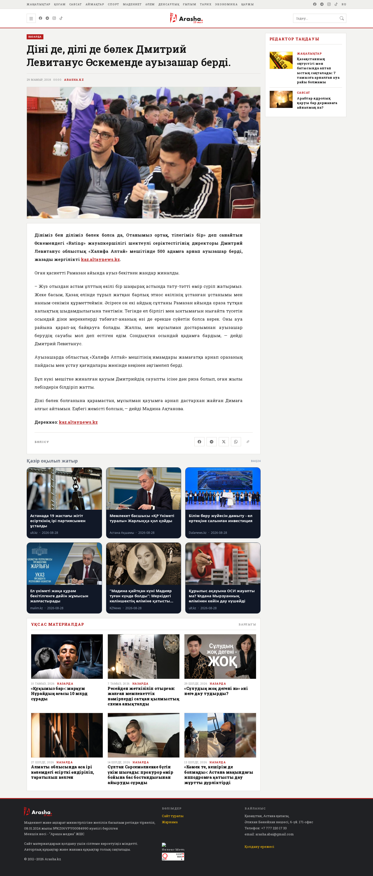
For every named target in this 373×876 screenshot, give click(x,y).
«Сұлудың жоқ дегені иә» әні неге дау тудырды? (216, 691)
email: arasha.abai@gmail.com (269, 834)
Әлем (150, 4)
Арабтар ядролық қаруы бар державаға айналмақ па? (317, 103)
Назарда (65, 683)
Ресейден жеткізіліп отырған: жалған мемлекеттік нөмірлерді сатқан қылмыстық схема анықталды (143, 696)
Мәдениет (132, 4)
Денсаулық (168, 4)
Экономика (226, 4)
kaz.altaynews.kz (100, 259)
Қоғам (59, 4)
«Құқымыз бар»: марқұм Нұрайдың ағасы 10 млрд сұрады (59, 693)
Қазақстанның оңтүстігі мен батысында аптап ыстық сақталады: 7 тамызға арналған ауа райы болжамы (318, 70)
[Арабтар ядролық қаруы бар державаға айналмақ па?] (281, 99)
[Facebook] (315, 4)
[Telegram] (322, 4)
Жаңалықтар (38, 4)
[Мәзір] (31, 18)
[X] (224, 441)
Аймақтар (95, 4)
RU (344, 4)
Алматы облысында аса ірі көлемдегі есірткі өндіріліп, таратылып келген (62, 772)
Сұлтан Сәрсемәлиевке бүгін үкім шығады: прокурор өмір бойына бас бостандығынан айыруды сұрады (140, 774)
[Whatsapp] (236, 441)
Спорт (113, 4)
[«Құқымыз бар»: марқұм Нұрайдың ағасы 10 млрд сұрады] (67, 656)
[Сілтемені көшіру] (248, 441)
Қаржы (247, 4)
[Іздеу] (341, 18)
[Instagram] (329, 4)
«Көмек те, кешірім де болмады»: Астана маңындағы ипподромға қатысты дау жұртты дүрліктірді (218, 774)
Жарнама (170, 822)
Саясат (75, 4)
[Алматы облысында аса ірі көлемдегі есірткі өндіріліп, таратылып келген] (67, 735)
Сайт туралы (172, 816)
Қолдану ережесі (259, 846)
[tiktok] (336, 4)
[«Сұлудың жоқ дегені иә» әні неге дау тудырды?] (220, 656)
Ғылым (189, 4)
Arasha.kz (74, 79)
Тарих (206, 4)
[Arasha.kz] (186, 18)
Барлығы (247, 624)
